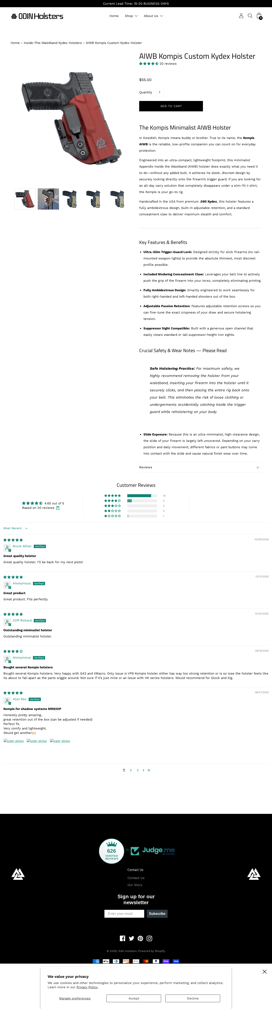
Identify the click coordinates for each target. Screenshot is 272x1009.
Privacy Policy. (87, 987)
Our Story (135, 885)
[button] (149, 64)
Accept (134, 998)
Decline (193, 998)
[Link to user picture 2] (37, 749)
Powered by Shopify (151, 951)
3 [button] (138, 770)
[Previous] (21, 118)
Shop (129, 16)
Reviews (145, 467)
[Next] (122, 118)
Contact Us (135, 869)
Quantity (145, 92)
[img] (13, 540)
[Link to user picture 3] (60, 749)
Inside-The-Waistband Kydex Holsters (53, 43)
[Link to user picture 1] (13, 749)
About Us (151, 16)
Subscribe (157, 913)
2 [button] (131, 770)
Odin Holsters (127, 951)
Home (114, 16)
